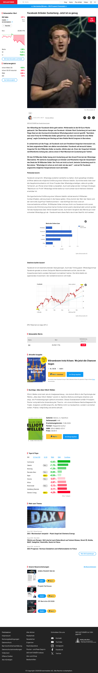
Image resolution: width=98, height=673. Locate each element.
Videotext (5, 653)
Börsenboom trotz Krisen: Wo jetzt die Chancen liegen (72, 362)
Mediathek (30, 636)
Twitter (58, 653)
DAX (30, 113)
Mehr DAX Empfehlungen (87, 554)
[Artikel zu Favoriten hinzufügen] (93, 117)
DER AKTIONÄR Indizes (35, 653)
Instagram (59, 646)
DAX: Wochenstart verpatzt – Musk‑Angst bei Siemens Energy (51, 534)
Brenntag (29, 469)
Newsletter (30, 639)
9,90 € (41, 581)
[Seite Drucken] (89, 117)
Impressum (6, 636)
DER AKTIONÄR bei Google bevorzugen (38, 123)
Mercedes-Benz (31, 472)
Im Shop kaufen (75, 374)
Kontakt (59, 638)
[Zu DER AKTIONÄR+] (78, 2)
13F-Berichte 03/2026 (46, 601)
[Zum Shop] (65, 2)
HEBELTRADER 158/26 (46, 571)
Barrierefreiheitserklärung (12, 646)
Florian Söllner (49, 117)
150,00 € (42, 611)
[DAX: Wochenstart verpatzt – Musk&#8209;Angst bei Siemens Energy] (61, 517)
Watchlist (7, 26)
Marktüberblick (32, 646)
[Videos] (86, 2)
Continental (30, 462)
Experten (29, 642)
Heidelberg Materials (33, 489)
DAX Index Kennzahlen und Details (13, 59)
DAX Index (5, 17)
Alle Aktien (30, 632)
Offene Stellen (7, 656)
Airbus (29, 482)
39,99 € (42, 596)
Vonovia (29, 479)
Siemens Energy (32, 493)
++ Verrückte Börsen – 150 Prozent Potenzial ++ (49, 6)
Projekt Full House (45, 586)
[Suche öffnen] (23, 2)
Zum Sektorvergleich (9, 80)
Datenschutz (6, 642)
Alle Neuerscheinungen (90, 567)
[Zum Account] (71, 2)
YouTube (59, 642)
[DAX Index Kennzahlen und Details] (13, 39)
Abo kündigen (7, 660)
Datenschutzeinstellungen (12, 649)
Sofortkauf (60, 374)
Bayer (28, 475)
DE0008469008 (6, 22)
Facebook (59, 649)
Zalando (29, 465)
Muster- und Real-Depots (35, 649)
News (45, 465)
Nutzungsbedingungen (10, 639)
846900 (4, 20)
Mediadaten (6, 632)
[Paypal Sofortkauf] (54, 436)
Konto (93, 379)
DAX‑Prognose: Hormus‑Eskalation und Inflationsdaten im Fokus (52, 549)
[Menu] (95, 2)
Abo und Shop (31, 656)
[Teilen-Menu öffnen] (84, 117)
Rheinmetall (30, 486)
